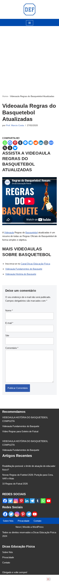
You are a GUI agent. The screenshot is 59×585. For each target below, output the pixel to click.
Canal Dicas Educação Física (35, 263)
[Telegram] (30, 142)
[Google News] (51, 142)
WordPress (38, 527)
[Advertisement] (29, 55)
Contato (37, 521)
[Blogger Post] (46, 142)
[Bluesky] (15, 148)
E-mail (9, 323)
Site (7, 335)
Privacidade (23, 521)
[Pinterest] (15, 142)
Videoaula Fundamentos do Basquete (23, 269)
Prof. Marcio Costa (15, 125)
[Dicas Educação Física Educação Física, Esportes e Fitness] (29, 9)
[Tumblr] (20, 142)
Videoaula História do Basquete (20, 274)
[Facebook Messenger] (25, 142)
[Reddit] (35, 142)
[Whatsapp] (5, 142)
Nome (9, 310)
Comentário (11, 348)
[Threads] (10, 148)
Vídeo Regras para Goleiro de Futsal (20, 431)
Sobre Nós (8, 521)
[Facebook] (10, 142)
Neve (18, 527)
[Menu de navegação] (29, 22)
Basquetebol (31, 232)
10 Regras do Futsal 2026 (15, 483)
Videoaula (9, 232)
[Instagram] (15, 500)
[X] (5, 148)
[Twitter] (10, 500)
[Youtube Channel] (48, 500)
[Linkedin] (41, 142)
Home (5, 96)
